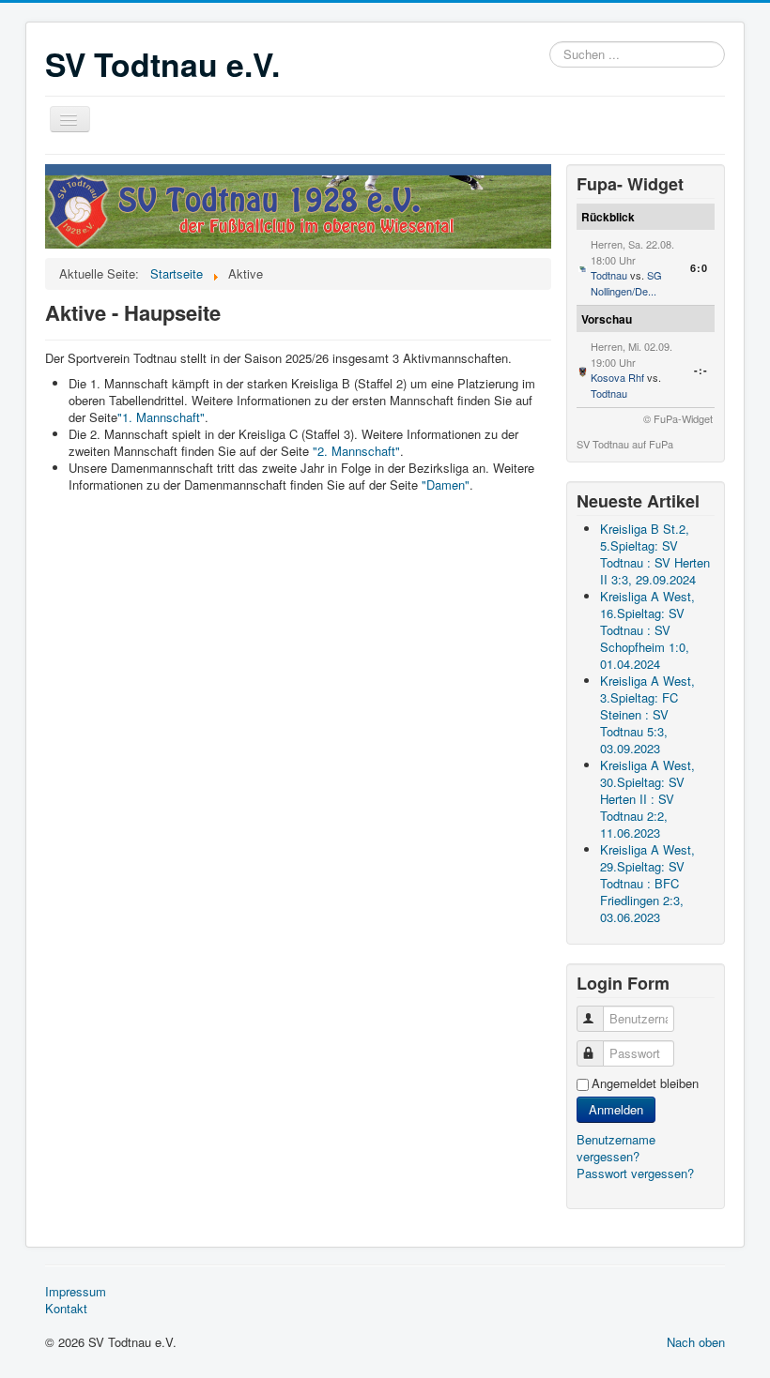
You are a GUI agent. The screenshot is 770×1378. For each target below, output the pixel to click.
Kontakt (66, 1308)
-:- (701, 370)
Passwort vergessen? (635, 1173)
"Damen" (446, 484)
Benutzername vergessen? (616, 1147)
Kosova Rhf (617, 377)
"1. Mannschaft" (161, 417)
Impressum (75, 1291)
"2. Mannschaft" (356, 451)
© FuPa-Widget (678, 418)
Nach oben (696, 1342)
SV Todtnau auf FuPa (625, 443)
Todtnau (609, 274)
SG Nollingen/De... (626, 282)
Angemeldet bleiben (645, 1083)
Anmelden (616, 1109)
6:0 (699, 268)
